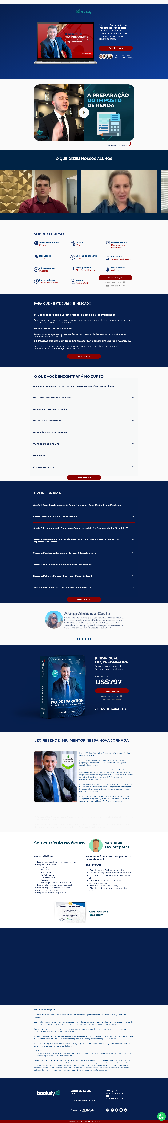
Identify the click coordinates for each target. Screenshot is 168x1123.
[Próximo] (156, 42)
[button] (131, 138)
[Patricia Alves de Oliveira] (88, 639)
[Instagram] (112, 1110)
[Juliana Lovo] (77, 639)
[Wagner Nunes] (82, 639)
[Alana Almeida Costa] (80, 639)
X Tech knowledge (91, 1121)
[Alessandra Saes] (85, 639)
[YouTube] (121, 1110)
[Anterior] (12, 42)
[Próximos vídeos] (165, 191)
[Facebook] (116, 1110)
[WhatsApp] (107, 1110)
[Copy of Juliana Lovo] (91, 639)
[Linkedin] (125, 1110)
